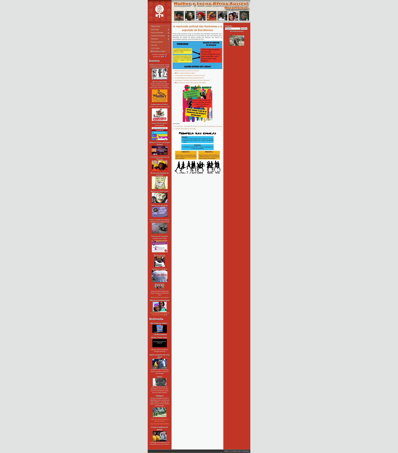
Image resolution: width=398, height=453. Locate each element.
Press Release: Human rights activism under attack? (191, 82)
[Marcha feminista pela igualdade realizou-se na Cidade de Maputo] (159, 216)
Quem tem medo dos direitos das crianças (186, 70)
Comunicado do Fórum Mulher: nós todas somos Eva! (190, 75)
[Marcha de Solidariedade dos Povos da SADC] (159, 307)
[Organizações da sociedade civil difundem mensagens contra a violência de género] (159, 436)
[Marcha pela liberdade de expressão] (159, 198)
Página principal (155, 26)
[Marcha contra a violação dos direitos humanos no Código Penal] (159, 233)
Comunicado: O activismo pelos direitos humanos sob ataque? (192, 80)
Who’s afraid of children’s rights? (186, 73)
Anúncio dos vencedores (160, 297)
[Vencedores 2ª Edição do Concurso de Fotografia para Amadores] (159, 252)
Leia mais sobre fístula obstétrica (159, 424)
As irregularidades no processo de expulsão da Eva (189, 78)
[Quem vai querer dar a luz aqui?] (159, 364)
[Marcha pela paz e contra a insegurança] (159, 261)
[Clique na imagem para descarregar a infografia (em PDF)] (197, 55)
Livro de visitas (155, 48)
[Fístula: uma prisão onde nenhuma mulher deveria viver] (159, 382)
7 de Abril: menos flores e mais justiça (185, 128)
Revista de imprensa (157, 42)
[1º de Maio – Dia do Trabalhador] (159, 281)
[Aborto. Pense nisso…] (159, 347)
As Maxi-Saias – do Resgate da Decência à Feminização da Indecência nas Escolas (198, 126)
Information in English (159, 51)
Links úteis (154, 45)
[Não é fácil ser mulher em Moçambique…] (159, 329)
